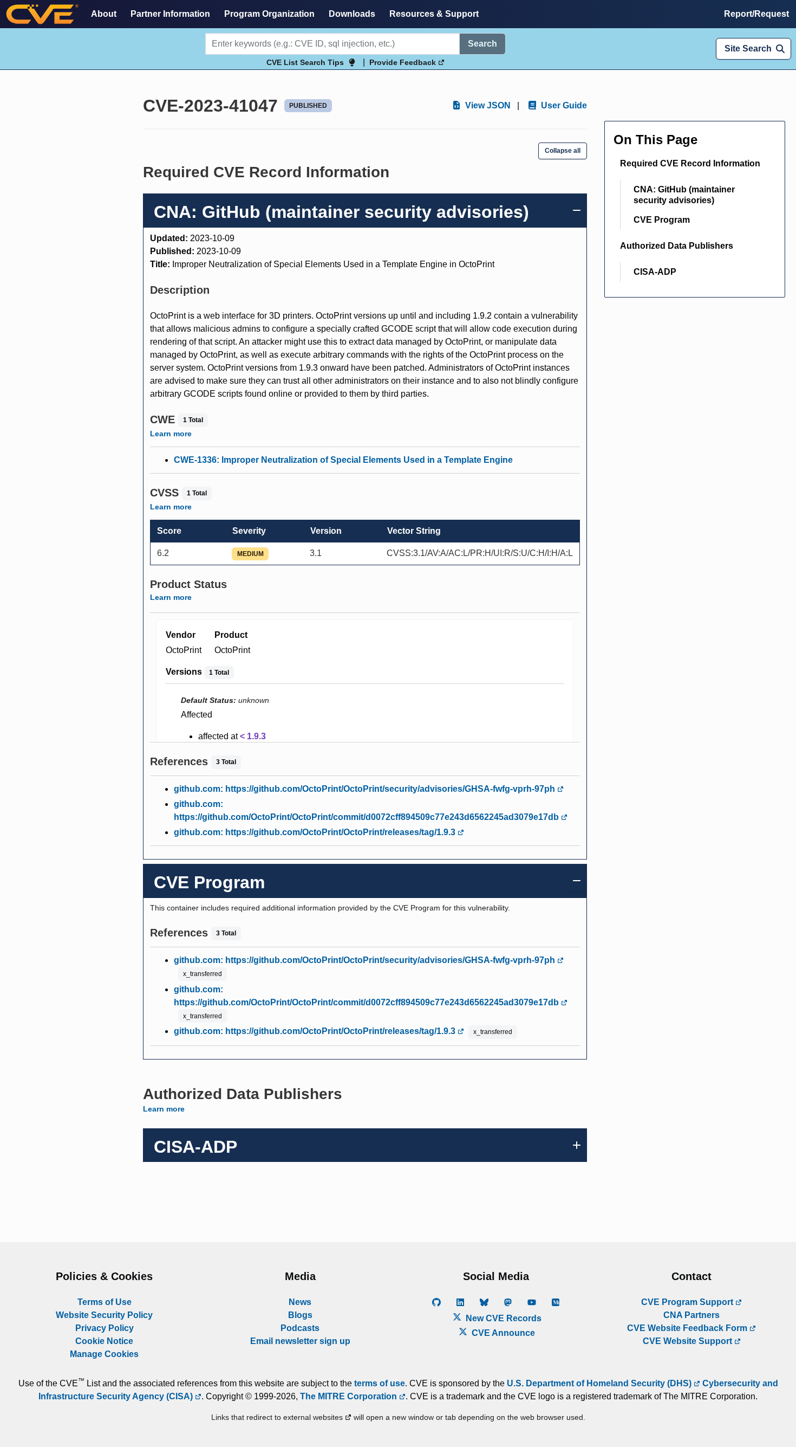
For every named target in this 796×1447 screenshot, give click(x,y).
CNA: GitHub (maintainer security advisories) (684, 195)
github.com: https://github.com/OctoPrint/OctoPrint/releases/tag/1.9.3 (316, 832)
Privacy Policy (104, 1328)
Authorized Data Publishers (676, 245)
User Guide (563, 105)
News (300, 1302)
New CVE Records (502, 1318)
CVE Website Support (688, 1341)
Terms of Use (104, 1302)
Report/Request (756, 13)
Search (482, 43)
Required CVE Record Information (690, 163)
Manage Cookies (104, 1354)
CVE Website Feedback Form (688, 1328)
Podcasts (299, 1328)
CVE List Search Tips (305, 62)
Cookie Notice (104, 1341)
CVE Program (662, 219)
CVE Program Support (688, 1302)
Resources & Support (434, 13)
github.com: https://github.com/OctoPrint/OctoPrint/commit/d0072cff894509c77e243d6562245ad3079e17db (367, 810)
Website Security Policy (104, 1315)
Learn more (171, 433)
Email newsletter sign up (300, 1341)
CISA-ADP (655, 271)
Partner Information (170, 13)
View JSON (487, 105)
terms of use (379, 1383)
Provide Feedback (403, 62)
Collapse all (562, 150)
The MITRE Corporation (349, 1396)
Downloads (352, 13)
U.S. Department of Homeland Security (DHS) (600, 1383)
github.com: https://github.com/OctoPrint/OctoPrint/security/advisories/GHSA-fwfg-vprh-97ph (365, 788)
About (103, 13)
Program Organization (269, 13)
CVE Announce (502, 1333)
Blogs (300, 1315)
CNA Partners (691, 1315)
